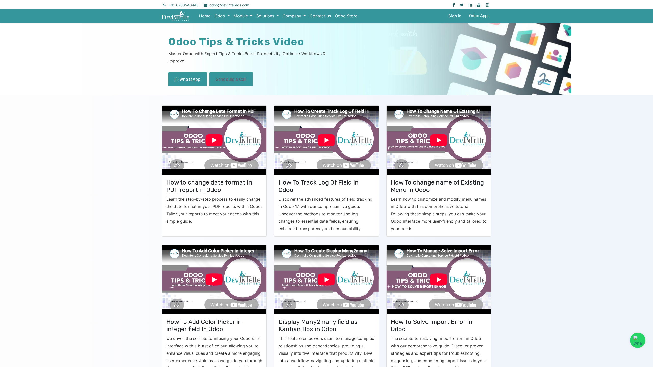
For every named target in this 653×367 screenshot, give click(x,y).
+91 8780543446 (184, 5)
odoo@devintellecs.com (229, 5)
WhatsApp (189, 79)
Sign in (454, 15)
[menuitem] (204, 16)
